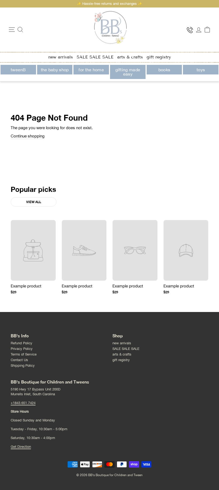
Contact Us (19, 360)
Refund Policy (21, 343)
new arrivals (60, 57)
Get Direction (21, 447)
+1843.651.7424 (23, 403)
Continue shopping (28, 136)
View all (33, 202)
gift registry (159, 57)
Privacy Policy (22, 349)
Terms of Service (24, 354)
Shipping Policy (23, 365)
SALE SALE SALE (95, 57)
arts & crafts (130, 57)
